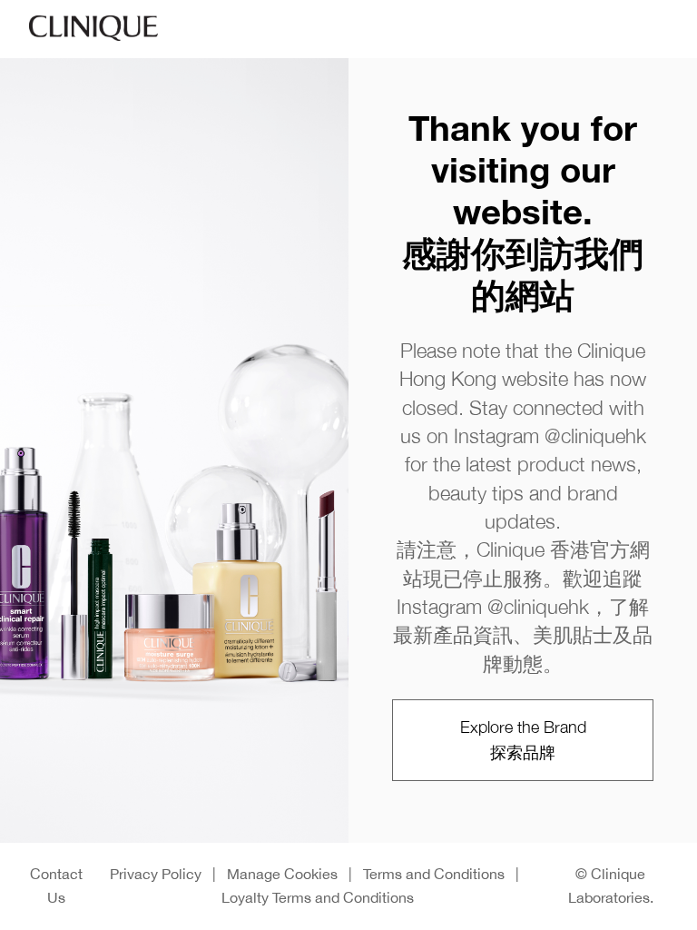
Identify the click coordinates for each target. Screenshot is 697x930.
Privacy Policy (155, 874)
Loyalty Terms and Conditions (317, 897)
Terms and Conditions (434, 874)
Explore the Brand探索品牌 (523, 739)
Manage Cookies (282, 874)
